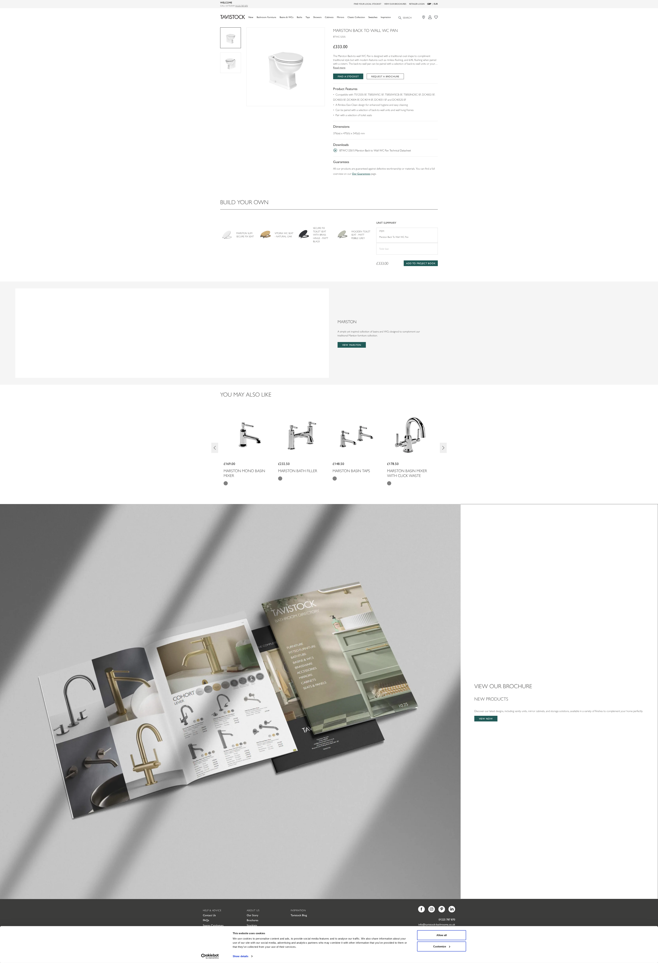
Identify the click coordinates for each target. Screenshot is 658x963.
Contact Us (209, 915)
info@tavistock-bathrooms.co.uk (436, 924)
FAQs (206, 920)
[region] (285, 66)
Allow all (441, 935)
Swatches (372, 17)
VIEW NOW (486, 718)
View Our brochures (395, 3)
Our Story (252, 915)
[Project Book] (436, 17)
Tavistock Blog (299, 915)
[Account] (430, 17)
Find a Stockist (348, 76)
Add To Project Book (420, 263)
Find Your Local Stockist (367, 3)
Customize (439, 946)
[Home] (232, 17)
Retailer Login (416, 3)
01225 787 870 (241, 5)
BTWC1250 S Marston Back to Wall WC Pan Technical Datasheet (375, 150)
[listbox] (286, 67)
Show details (240, 956)
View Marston (351, 344)
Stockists (252, 925)
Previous (214, 448)
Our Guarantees (361, 174)
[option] (286, 67)
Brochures (252, 920)
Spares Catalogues (213, 925)
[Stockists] (424, 17)
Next (443, 448)
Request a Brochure (385, 76)
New (250, 17)
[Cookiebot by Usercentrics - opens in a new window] (210, 956)
